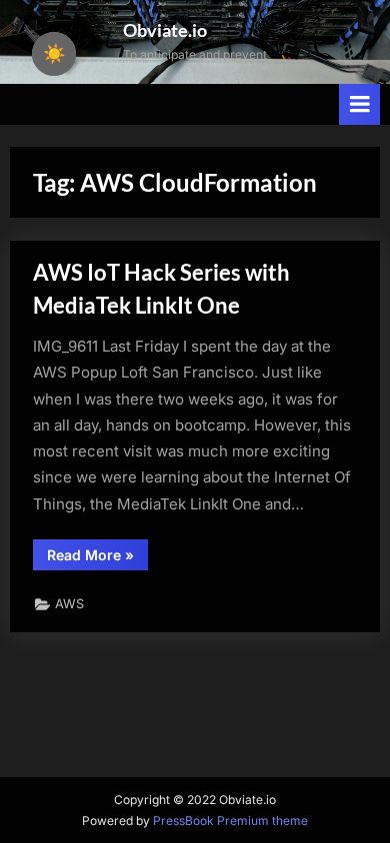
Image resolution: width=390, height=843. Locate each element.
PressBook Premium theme (230, 820)
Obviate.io (165, 30)
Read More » (97, 557)
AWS (69, 603)
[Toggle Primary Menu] (360, 104)
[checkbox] (54, 54)
